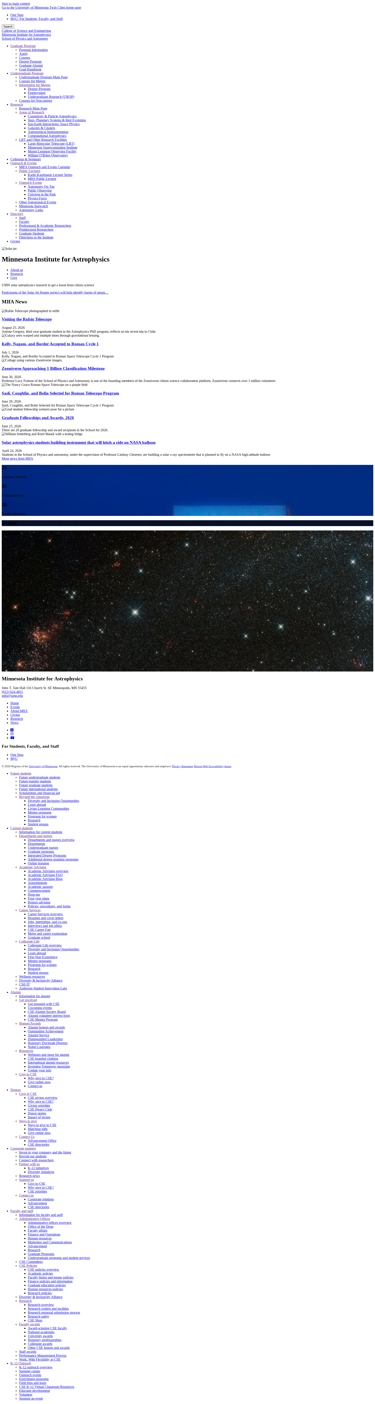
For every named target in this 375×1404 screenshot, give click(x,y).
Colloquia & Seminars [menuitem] (25, 159)
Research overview (41, 1305)
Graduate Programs (41, 1254)
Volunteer (25, 1394)
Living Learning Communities (48, 808)
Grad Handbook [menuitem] (30, 69)
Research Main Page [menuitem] (33, 108)
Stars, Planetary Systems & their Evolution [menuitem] (57, 120)
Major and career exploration (47, 933)
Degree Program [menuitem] (30, 61)
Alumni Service (38, 1035)
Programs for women (42, 816)
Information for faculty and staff (41, 1215)
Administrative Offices (34, 1219)
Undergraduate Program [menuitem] (26, 73)
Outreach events (30, 1375)
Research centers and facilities (48, 1308)
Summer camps (29, 1371)
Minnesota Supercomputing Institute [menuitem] (52, 147)
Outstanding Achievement (45, 1031)
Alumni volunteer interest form (49, 1015)
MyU (14, 758)
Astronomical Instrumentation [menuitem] (48, 132)
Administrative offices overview (50, 1223)
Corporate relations (41, 1199)
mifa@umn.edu (12, 696)
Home (14, 703)
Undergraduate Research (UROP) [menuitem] (51, 97)
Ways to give (28, 1121)
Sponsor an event (31, 1398)
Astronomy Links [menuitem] (31, 210)
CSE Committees (31, 1262)
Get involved (28, 1000)
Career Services (30, 910)
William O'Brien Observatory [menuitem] (48, 155)
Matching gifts (38, 1129)
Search (7, 26)
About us (16, 270)
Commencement (39, 890)
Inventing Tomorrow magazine (49, 1066)
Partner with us (29, 1164)
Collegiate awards (40, 1344)
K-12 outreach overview (36, 1367)
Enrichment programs (34, 1379)
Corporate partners (23, 1148)
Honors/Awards (30, 1023)
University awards (40, 1336)
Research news (29, 1176)
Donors (15, 1090)
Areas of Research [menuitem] (31, 112)
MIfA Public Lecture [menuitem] (42, 179)
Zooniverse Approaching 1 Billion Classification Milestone (53, 368)
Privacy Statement (182, 766)
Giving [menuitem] (15, 241)
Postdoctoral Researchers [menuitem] (36, 229)
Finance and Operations (44, 1234)
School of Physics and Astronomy (25, 38)
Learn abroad (37, 805)
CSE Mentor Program (43, 1019)
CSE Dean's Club (40, 1109)
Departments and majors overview (51, 840)
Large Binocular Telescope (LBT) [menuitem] (51, 143)
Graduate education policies (47, 1285)
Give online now (39, 1082)
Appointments (37, 883)
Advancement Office (42, 1140)
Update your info (39, 1070)
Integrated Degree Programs (47, 855)
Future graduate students (36, 785)
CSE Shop (35, 1320)
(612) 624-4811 (12, 692)
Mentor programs (39, 812)
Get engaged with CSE (43, 1004)
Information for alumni (34, 996)
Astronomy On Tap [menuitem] (41, 186)
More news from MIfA (17, 458)
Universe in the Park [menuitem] (42, 194)
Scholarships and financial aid (39, 793)
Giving (15, 715)
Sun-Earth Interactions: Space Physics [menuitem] (54, 124)
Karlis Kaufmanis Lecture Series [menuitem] (50, 175)
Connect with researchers (36, 1160)
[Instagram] (11, 734)
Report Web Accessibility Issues (212, 766)
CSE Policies (28, 1265)
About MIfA (19, 711)
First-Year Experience (43, 957)
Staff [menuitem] (22, 218)
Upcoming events (40, 1008)
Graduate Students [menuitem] (31, 233)
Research (16, 274)
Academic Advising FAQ (45, 875)
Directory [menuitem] (16, 214)
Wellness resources (32, 976)
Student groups (38, 824)
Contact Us (27, 1137)
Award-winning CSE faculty (47, 1328)
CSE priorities (37, 1191)
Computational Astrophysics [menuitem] (47, 136)
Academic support (40, 887)
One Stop (16, 15)
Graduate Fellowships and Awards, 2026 (38, 417)
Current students (21, 828)
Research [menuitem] (16, 104)
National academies (41, 1332)
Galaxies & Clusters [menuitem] (41, 128)
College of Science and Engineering (26, 31)
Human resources (40, 1238)
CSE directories (38, 1144)
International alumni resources (48, 1062)
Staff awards (27, 1351)
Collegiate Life (29, 941)
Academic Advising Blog (45, 879)
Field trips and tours (32, 1383)
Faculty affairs (37, 1230)
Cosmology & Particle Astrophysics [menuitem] (52, 116)
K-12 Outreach (20, 1363)
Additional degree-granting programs (53, 859)
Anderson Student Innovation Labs (43, 988)
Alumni (15, 992)
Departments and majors (35, 836)
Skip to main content (16, 3)
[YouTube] (12, 738)
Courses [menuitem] (24, 57)
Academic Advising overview (48, 871)
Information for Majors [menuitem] (34, 85)
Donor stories (37, 1113)
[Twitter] (11, 730)
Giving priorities (39, 1105)
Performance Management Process (42, 1355)
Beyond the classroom (34, 797)
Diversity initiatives (41, 1172)
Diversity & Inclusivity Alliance (40, 980)
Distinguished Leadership (45, 1039)
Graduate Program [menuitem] (23, 46)
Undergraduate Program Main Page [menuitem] (43, 77)
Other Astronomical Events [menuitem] (37, 202)
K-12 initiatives (38, 1168)
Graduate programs (41, 851)
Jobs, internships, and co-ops (47, 922)
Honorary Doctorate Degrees (47, 1043)
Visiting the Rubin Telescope (27, 319)
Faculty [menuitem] (24, 222)
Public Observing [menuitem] (40, 190)
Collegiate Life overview (45, 945)
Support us (26, 1180)
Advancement (37, 1203)
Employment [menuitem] (36, 93)
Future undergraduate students (39, 777)
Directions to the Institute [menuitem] (36, 237)
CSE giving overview (43, 1097)
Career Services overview (45, 914)
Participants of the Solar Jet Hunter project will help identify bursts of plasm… (55, 292)
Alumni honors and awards (46, 1027)
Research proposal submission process (54, 1312)
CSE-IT (24, 984)
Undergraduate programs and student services (59, 1258)
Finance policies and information (50, 1281)
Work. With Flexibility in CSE (40, 1359)
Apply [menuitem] (23, 54)
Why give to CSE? (41, 1078)
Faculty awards (29, 1324)
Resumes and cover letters (45, 918)
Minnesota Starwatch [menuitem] (33, 206)
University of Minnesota (43, 766)
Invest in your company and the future (45, 1152)
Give (13, 278)
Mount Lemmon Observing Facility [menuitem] (52, 151)
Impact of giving (39, 1117)
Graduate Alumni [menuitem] (31, 65)
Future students (20, 773)
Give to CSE (28, 1074)
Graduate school (39, 937)
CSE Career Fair (39, 930)
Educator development (34, 1390)
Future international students (38, 789)
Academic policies (40, 1273)
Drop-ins (34, 894)
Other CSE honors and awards (49, 1348)
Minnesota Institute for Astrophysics (26, 34)
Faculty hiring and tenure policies (50, 1277)
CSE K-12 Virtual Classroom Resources (46, 1387)
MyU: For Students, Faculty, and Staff (36, 19)
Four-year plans (38, 898)
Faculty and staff (21, 1211)
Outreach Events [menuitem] (30, 182)
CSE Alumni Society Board (47, 1012)
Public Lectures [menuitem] (29, 171)
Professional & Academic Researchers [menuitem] (45, 225)
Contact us (35, 1086)
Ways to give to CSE (42, 1125)
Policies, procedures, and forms (49, 906)
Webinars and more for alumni (48, 1055)
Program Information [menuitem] (33, 50)
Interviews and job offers (45, 926)
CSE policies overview (43, 1269)
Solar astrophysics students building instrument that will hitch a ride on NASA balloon (79, 442)
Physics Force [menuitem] (37, 198)
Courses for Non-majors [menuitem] (35, 100)
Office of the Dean (40, 1226)
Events (15, 707)
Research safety (38, 1316)
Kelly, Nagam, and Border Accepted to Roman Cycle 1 (50, 344)
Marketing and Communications (50, 1242)
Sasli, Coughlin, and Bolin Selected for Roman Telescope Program (60, 393)
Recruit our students (32, 1156)
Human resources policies (45, 1289)
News (14, 722)
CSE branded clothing (43, 1058)
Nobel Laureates (39, 1047)
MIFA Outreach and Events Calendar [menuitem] (44, 167)
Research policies (40, 1293)
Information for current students (40, 832)
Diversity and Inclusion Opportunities (53, 801)
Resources (26, 1051)
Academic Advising (32, 867)
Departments (36, 844)
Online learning (38, 863)
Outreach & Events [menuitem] (23, 163)
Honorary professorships (44, 1340)
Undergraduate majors (43, 847)
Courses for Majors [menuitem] (32, 81)
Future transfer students (35, 781)
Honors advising (39, 902)
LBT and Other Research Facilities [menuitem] (43, 140)
